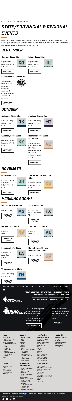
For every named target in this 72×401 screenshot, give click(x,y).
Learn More (34, 71)
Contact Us (58, 323)
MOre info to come (8, 239)
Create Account (56, 300)
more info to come (35, 221)
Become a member (40, 300)
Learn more (7, 150)
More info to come (8, 216)
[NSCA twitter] (3, 399)
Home (2, 21)
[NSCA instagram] (10, 399)
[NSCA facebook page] (7, 399)
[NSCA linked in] (14, 399)
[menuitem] (27, 292)
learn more (7, 71)
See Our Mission (34, 326)
